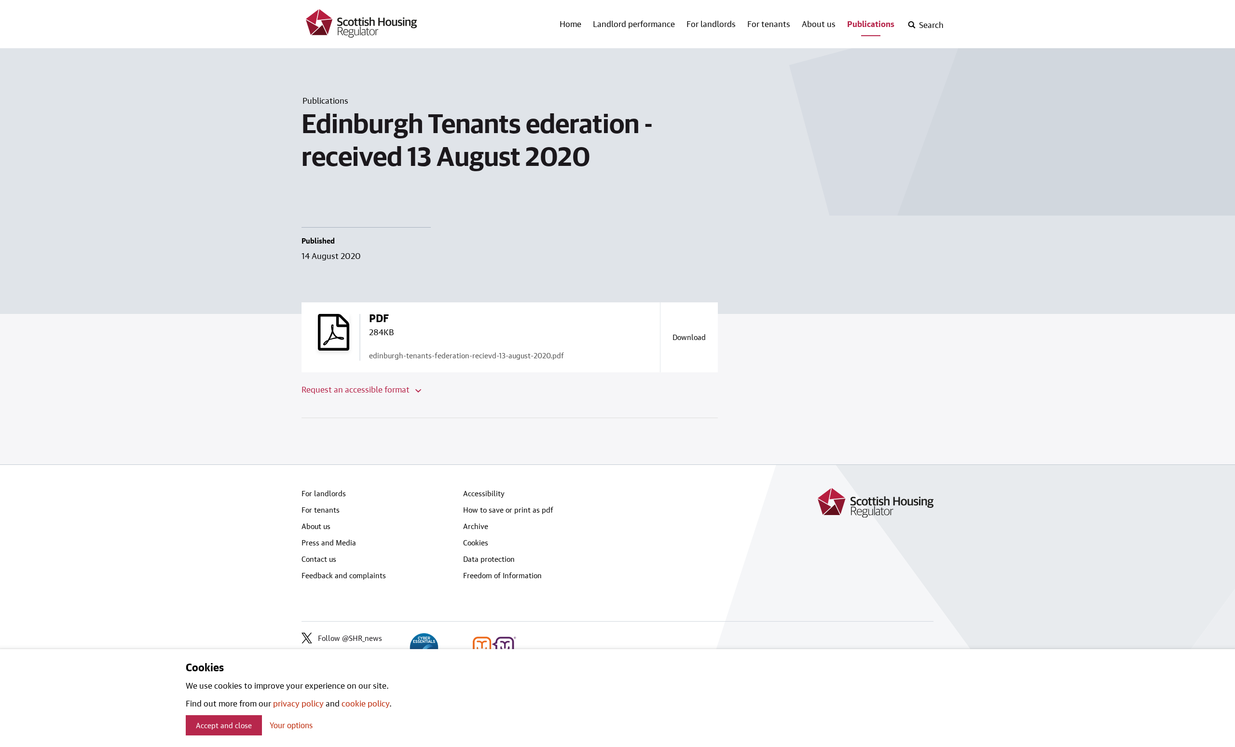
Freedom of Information (502, 575)
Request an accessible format (357, 389)
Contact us (319, 559)
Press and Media (329, 542)
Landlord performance (634, 23)
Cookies (475, 542)
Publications (870, 23)
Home (570, 23)
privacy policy (298, 703)
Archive (475, 526)
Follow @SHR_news (350, 638)
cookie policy (365, 703)
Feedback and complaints (344, 575)
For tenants (768, 23)
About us (819, 23)
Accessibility (484, 493)
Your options (291, 725)
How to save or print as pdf (508, 509)
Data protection (489, 559)
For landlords (711, 23)
